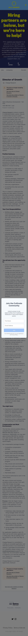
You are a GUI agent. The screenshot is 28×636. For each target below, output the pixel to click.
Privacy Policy (14, 334)
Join (14, 330)
